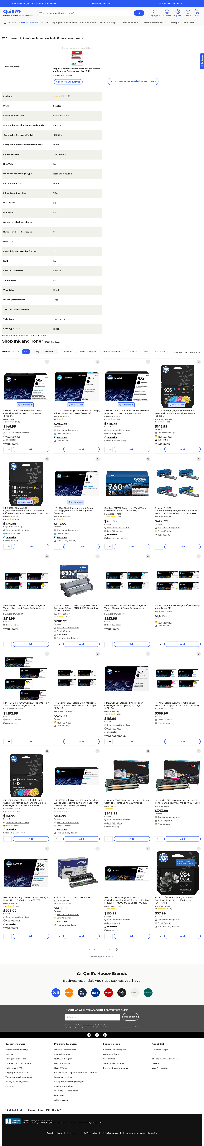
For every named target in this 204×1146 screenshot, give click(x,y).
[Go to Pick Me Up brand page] (82, 993)
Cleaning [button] (173, 22)
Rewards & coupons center (116, 1068)
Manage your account (15, 1059)
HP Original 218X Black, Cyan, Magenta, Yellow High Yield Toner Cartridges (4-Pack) (24, 608)
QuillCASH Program (63, 1059)
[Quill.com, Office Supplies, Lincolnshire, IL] (13, 1121)
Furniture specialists (63, 1086)
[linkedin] (97, 1035)
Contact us (10, 1086)
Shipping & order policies (17, 1072)
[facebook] (105, 1035)
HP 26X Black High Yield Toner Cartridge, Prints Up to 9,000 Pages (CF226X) (25, 898)
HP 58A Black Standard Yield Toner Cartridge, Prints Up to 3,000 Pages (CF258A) (22, 413)
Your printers (109, 1059)
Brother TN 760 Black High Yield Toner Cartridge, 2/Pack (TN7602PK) (125, 509)
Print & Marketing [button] (107, 22)
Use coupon (130, 1017)
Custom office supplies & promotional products (76, 1072)
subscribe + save (88, 22)
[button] (139, 13)
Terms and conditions (88, 1024)
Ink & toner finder (111, 1054)
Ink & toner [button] (188, 22)
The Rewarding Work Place (165, 1059)
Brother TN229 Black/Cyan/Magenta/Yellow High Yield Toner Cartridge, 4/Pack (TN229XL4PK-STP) (176, 511)
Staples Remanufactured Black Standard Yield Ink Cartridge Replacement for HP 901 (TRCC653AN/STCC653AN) (76, 70)
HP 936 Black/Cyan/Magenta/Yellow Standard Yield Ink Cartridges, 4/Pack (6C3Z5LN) (175, 413)
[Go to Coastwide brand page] (69, 993)
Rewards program (62, 1054)
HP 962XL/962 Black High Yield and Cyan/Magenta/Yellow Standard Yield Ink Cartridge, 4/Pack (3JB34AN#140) (25, 803)
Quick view (25, 400)
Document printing (63, 1077)
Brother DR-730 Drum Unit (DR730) (73, 897)
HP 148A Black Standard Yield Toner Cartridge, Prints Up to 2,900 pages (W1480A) (73, 511)
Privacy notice (72, 1133)
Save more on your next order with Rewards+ (34, 3)
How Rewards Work (102, 3)
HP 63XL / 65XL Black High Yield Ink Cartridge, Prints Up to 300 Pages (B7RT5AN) (174, 900)
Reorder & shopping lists (114, 1050)
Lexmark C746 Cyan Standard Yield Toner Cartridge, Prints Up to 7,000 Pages (126, 801)
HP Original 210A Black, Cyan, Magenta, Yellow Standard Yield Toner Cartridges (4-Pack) (75, 705)
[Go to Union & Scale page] (135, 993)
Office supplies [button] (129, 22)
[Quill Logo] (12, 11)
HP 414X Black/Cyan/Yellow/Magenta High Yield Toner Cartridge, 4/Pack (26, 704)
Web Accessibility (160, 1068)
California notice (90, 1133)
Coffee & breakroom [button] (153, 22)
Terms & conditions (54, 1133)
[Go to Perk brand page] (95, 993)
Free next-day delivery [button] (117, 538)
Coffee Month (71, 22)
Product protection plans (66, 1091)
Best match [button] (190, 352)
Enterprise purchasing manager (69, 1082)
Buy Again (57, 22)
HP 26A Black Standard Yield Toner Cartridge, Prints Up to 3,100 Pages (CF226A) (123, 705)
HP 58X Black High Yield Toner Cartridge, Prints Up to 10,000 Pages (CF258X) (126, 412)
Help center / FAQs (14, 1068)
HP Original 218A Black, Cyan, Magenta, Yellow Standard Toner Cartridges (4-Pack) (125, 608)
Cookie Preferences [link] (110, 1133)
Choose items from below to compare (135, 81)
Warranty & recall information (18, 1077)
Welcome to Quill (160, 1050)
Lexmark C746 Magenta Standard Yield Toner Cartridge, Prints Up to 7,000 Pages (177, 801)
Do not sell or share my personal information (140, 1133)
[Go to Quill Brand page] (55, 993)
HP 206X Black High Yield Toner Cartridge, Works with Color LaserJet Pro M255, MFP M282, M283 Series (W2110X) (126, 900)
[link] (47, 362)
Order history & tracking (16, 1050)
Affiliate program (62, 1100)
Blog (154, 1054)
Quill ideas (59, 1095)
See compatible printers (17, 433)
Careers (155, 1063)
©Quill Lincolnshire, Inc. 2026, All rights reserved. (41, 1123)
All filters (161, 351)
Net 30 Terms (60, 1068)
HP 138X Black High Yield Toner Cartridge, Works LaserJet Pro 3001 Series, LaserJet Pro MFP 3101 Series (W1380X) (77, 803)
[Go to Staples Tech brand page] (121, 993)
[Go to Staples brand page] (108, 993)
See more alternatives (68, 81)
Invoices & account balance (18, 1063)
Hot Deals (45, 22)
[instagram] (89, 1035)
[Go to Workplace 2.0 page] (148, 993)
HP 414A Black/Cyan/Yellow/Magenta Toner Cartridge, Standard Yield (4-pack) (177, 704)
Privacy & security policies (17, 1082)
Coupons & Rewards (28, 22)
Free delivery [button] (12, 443)
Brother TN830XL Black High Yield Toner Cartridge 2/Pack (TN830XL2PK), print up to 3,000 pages (76, 608)
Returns (9, 1054)
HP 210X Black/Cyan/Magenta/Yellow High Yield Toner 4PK (177, 606)
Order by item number (113, 1063)
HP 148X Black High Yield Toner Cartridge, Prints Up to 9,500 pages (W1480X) (77, 412)
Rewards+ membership (65, 1050)
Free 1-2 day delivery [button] (116, 441)
